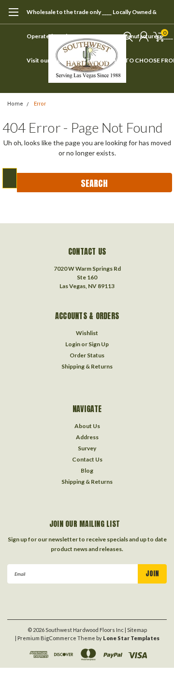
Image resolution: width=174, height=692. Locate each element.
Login (72, 344)
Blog (87, 470)
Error (40, 104)
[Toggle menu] (13, 17)
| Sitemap (136, 630)
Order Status (87, 355)
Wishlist (87, 333)
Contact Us (87, 459)
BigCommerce (58, 638)
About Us (87, 426)
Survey (87, 448)
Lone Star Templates (131, 638)
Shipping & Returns (87, 366)
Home (15, 104)
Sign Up (98, 344)
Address (87, 437)
